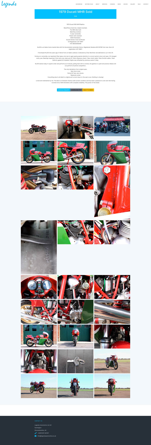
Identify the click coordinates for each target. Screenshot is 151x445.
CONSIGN (112, 4)
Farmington (38, 427)
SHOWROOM (79, 4)
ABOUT (97, 4)
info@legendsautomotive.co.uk (46, 436)
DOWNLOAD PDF (76, 90)
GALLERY (132, 4)
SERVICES (104, 4)
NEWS (119, 4)
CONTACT (145, 4)
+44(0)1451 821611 (43, 433)
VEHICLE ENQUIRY (63, 90)
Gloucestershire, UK (40, 430)
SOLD (139, 4)
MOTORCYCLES (89, 4)
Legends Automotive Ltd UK (43, 425)
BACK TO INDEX (88, 90)
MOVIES (126, 4)
